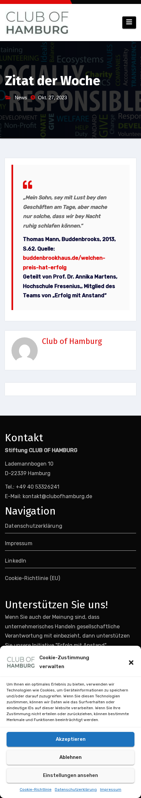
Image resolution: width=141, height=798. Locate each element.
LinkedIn (16, 561)
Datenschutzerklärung (76, 789)
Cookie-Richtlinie (35, 789)
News (21, 97)
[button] (131, 662)
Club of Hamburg (72, 341)
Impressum (110, 789)
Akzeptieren (71, 739)
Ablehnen (70, 757)
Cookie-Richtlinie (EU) (32, 578)
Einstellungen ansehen (70, 775)
